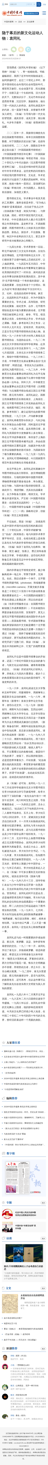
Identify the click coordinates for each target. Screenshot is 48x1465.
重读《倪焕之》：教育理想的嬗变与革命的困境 (23, 1329)
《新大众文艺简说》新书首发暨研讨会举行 (21, 1128)
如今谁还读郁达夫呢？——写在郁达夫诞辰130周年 (25, 1067)
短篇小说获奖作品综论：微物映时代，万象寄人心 (24, 1117)
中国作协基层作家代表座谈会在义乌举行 (20, 1084)
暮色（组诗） (21, 1415)
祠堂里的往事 (21, 1395)
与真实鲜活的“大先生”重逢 (15, 1134)
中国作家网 (8, 22)
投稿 (6, 4)
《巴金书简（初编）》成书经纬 (17, 1334)
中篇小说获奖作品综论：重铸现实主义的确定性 (23, 1123)
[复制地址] (28, 49)
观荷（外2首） (22, 1356)
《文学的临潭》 (10, 1073)
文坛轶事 (30, 22)
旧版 (44, 4)
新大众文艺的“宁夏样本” (14, 1139)
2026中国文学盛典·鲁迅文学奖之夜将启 (20, 1107)
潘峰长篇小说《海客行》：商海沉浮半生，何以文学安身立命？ (25, 1051)
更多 (43, 1203)
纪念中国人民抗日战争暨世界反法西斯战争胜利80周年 (25, 1213)
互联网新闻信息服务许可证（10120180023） (30, 1437)
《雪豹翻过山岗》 (23, 1365)
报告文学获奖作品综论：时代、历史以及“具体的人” (25, 1112)
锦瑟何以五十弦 (10, 1323)
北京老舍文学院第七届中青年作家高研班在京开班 (24, 1057)
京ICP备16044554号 (26, 1433)
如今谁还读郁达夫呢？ (13, 1318)
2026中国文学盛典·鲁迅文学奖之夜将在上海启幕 (24, 1078)
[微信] (14, 49)
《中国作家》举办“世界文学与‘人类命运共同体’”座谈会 (25, 1145)
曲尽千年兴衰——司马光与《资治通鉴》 (20, 1340)
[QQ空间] (21, 49)
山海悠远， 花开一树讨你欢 (27, 1386)
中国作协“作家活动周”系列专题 (25, 1227)
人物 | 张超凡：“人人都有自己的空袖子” (20, 1062)
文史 (20, 22)
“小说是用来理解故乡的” (14, 1089)
